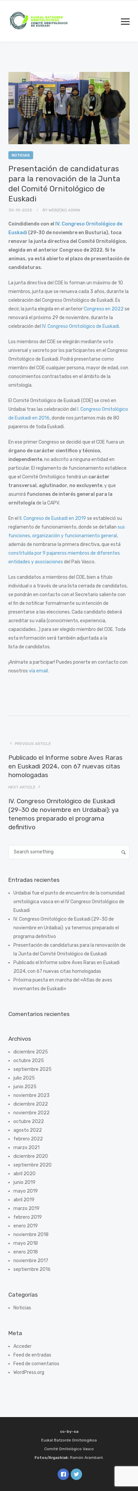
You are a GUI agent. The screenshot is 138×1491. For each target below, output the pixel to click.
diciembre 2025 (30, 1052)
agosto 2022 (27, 1130)
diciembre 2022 (30, 1104)
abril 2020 (24, 1174)
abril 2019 (23, 1200)
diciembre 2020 (30, 1156)
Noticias (21, 155)
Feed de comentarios (36, 1364)
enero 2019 (25, 1226)
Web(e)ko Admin (64, 210)
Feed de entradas (32, 1355)
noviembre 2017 (30, 1261)
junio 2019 (24, 1182)
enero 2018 (25, 1252)
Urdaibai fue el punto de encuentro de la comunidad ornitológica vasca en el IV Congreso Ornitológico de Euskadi (69, 901)
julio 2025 (24, 1078)
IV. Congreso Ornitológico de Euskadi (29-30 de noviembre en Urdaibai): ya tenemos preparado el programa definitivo (66, 927)
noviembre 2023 (31, 1095)
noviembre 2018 (31, 1234)
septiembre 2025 (32, 1069)
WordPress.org (28, 1372)
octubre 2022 (28, 1121)
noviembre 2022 (31, 1113)
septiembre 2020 (32, 1165)
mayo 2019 (25, 1191)
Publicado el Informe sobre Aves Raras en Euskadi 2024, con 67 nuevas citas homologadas (65, 766)
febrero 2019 (27, 1217)
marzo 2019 (26, 1208)
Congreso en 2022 (104, 309)
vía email (38, 671)
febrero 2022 (28, 1139)
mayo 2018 (25, 1243)
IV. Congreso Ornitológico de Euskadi (80, 326)
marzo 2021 (26, 1147)
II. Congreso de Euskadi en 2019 (52, 518)
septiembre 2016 (32, 1269)
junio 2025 (25, 1087)
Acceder (22, 1346)
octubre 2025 (28, 1060)
